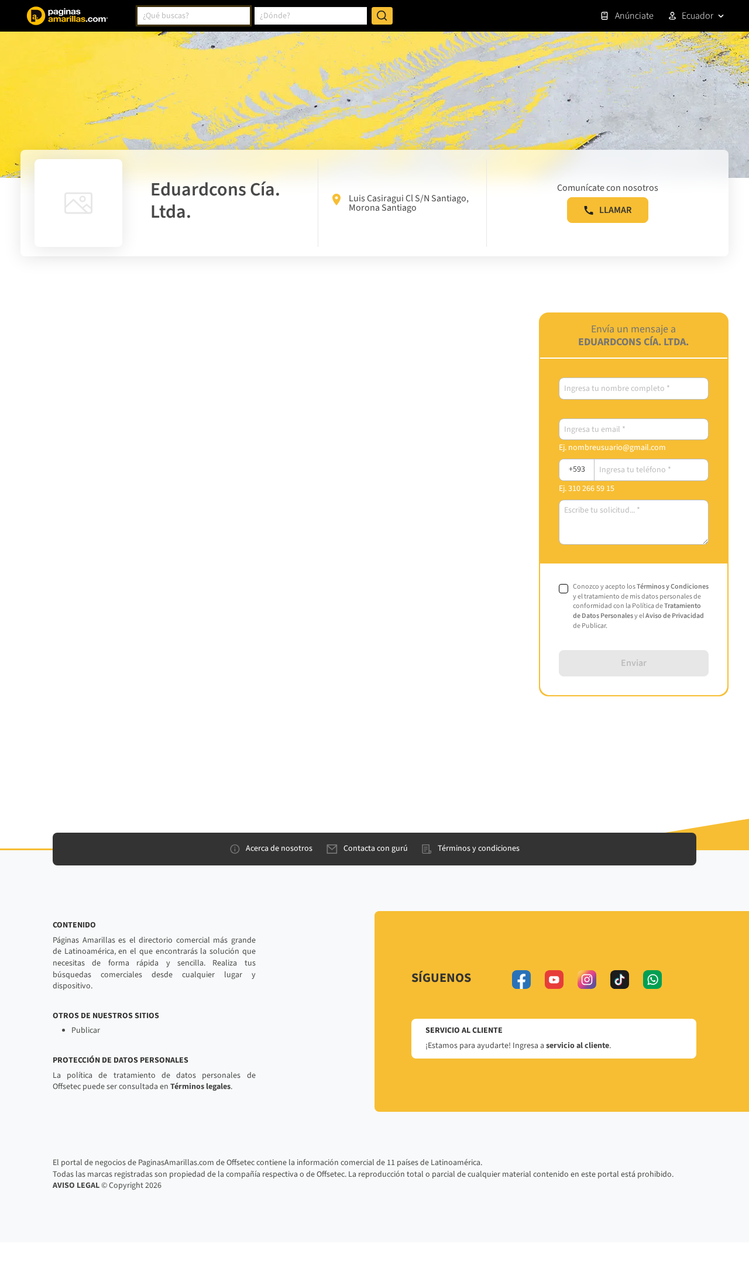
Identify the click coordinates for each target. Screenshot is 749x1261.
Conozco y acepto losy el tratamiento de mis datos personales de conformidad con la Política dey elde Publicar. (641, 606)
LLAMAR (615, 210)
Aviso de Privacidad (674, 616)
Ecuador (697, 15)
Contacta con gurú (375, 848)
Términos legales (200, 1086)
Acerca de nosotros (279, 848)
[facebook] (521, 979)
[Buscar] (382, 16)
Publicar (85, 1030)
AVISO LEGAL (76, 1185)
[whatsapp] (652, 979)
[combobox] (194, 16)
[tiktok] (619, 979)
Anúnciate (634, 15)
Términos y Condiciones (673, 587)
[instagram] (587, 979)
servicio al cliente (577, 1046)
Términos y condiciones (479, 848)
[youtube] (554, 979)
